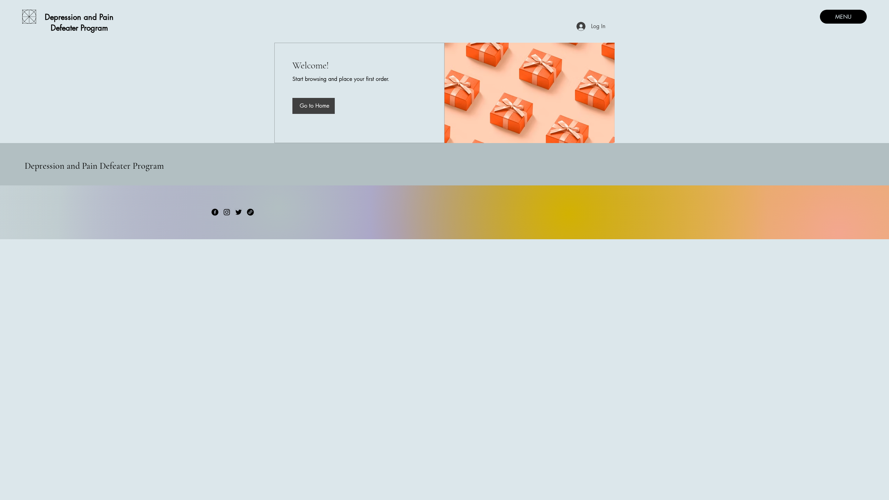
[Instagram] (227, 212)
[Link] (250, 212)
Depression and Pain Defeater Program (94, 165)
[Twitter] (238, 212)
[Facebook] (215, 212)
